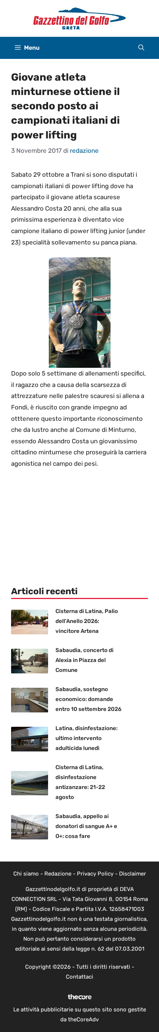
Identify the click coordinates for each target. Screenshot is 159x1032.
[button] (141, 48)
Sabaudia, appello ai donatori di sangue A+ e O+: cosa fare (86, 826)
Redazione (57, 873)
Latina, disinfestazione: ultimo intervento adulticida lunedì (86, 738)
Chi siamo (26, 873)
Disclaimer (132, 873)
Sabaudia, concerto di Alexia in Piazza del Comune (84, 660)
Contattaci (79, 976)
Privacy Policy (95, 873)
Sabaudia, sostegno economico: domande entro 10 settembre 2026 (88, 699)
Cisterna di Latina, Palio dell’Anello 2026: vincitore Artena (86, 621)
